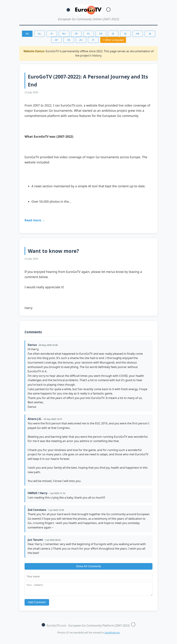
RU (64, 33)
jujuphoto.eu (112, 632)
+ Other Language (113, 40)
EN (27, 33)
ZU (81, 40)
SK (68, 40)
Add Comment (37, 602)
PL (88, 33)
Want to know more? (53, 250)
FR (76, 33)
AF (56, 40)
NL (39, 33)
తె (150, 33)
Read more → (35, 220)
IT (93, 40)
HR (137, 33)
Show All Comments (88, 566)
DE (101, 33)
